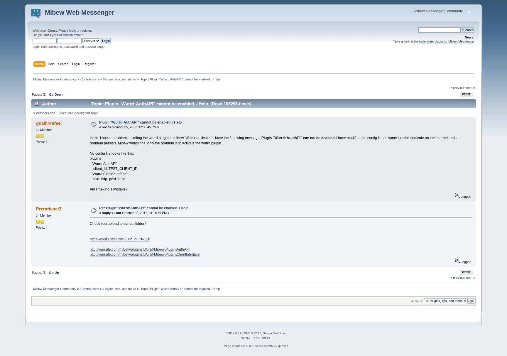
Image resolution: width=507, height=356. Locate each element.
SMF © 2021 (252, 333)
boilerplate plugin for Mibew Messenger (446, 41)
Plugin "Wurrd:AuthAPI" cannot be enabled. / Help (140, 122)
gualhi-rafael (49, 123)
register (85, 30)
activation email (70, 35)
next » (470, 88)
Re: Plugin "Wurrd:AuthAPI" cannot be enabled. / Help (143, 208)
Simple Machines (274, 333)
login (72, 30)
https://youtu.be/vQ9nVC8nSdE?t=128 (120, 239)
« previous (457, 88)
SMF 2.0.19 (233, 333)
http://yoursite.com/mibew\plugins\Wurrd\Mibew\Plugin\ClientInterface (145, 254)
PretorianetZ (49, 208)
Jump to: (417, 301)
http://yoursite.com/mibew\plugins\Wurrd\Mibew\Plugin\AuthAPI (140, 249)
